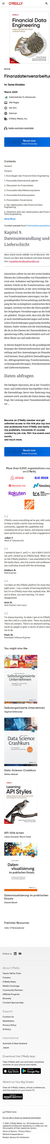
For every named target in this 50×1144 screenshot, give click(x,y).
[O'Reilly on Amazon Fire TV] (13, 1098)
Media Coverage (11, 985)
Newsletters (8, 1021)
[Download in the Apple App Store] (11, 1073)
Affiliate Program (11, 994)
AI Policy (7, 1029)
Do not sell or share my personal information (22, 1118)
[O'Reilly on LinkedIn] (15, 953)
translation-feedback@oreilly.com (24, 261)
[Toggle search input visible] (46, 3)
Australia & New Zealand (15, 1043)
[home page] (16, 3)
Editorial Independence (13, 1134)
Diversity (7, 998)
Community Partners (13, 990)
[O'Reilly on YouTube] (20, 953)
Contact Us (8, 1016)
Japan (6, 1047)
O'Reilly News (9, 981)
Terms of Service (10, 1131)
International (10, 1038)
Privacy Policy (9, 1025)
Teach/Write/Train (12, 973)
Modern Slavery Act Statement (16, 1137)
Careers (7, 977)
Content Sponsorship (13, 1002)
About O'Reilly (11, 968)
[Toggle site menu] (3, 3)
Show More (9, 219)
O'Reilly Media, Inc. (18, 118)
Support (8, 1011)
